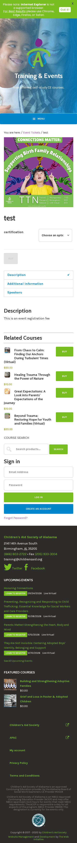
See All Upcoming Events (18, 660)
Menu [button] (41, 118)
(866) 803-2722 (15, 554)
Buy (10, 258)
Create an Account (38, 508)
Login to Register (15, 593)
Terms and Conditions (25, 775)
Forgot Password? (16, 518)
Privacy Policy (19, 763)
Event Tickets (31, 132)
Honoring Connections (18, 588)
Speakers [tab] (14, 292)
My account (17, 750)
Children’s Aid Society (24, 725)
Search (58, 449)
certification (13, 232)
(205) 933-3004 (46, 554)
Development (47, 836)
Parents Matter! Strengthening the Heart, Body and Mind (36, 627)
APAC (13, 737)
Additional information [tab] (25, 284)
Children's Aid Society (54, 832)
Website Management (21, 836)
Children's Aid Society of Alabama (30, 537)
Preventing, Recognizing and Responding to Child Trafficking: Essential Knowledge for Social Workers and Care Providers (37, 606)
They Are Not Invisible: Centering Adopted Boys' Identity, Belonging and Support (34, 645)
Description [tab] (16, 275)
